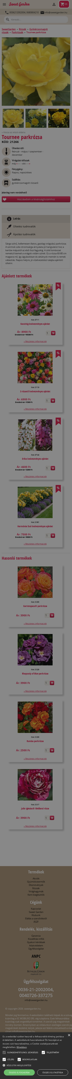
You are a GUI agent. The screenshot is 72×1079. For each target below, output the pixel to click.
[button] (4, 1052)
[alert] (36, 539)
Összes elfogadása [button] (19, 1072)
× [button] (69, 1035)
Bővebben (22, 1047)
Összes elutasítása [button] (52, 1072)
